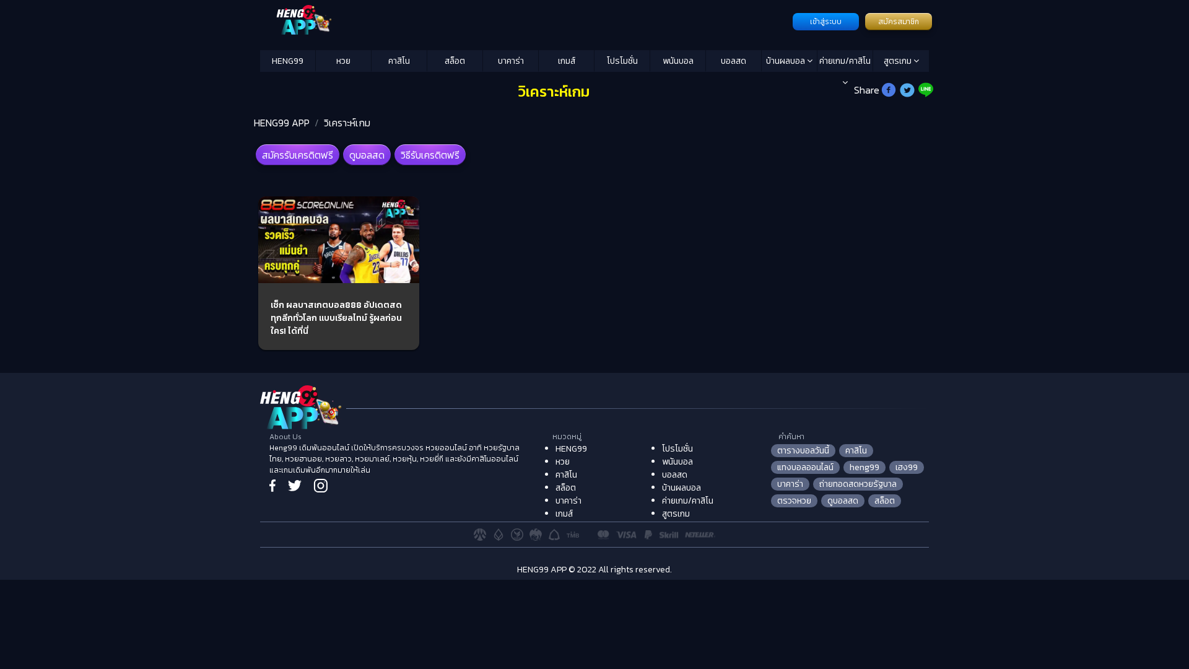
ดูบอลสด (367, 154)
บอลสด (733, 61)
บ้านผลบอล (786, 61)
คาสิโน (399, 61)
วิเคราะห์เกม (347, 122)
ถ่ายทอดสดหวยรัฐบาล (858, 484)
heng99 (864, 467)
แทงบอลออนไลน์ (805, 467)
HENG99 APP (282, 122)
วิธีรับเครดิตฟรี (430, 154)
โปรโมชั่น (622, 61)
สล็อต (455, 61)
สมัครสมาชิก (898, 21)
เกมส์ (566, 61)
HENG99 (287, 61)
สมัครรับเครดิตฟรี (297, 154)
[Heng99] (525, 20)
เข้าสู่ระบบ (826, 21)
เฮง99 (906, 467)
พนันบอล (678, 61)
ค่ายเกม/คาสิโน (845, 61)
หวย (343, 61)
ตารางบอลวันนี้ (803, 450)
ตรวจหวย (794, 500)
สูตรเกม (898, 61)
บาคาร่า (511, 61)
